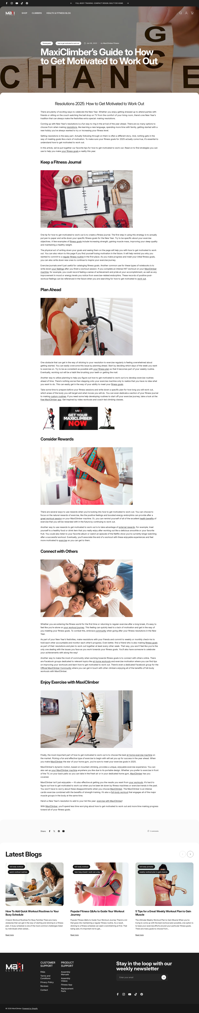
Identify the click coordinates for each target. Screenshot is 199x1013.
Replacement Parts (67, 989)
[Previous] (71, 3)
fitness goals (47, 43)
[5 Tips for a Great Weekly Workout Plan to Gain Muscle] (164, 884)
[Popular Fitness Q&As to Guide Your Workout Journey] (99, 884)
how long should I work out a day (87, 872)
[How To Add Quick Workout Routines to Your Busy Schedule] (35, 884)
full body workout (16, 867)
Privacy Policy (47, 982)
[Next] (127, 3)
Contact (44, 990)
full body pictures (146, 867)
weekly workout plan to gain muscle (153, 872)
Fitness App (66, 984)
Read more (10, 935)
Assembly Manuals (65, 973)
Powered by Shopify (30, 1008)
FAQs (42, 972)
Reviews (44, 986)
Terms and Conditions (45, 977)
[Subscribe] (163, 977)
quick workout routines (18, 872)
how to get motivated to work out (68, 43)
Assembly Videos (65, 979)
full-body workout (81, 867)
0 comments (154, 831)
